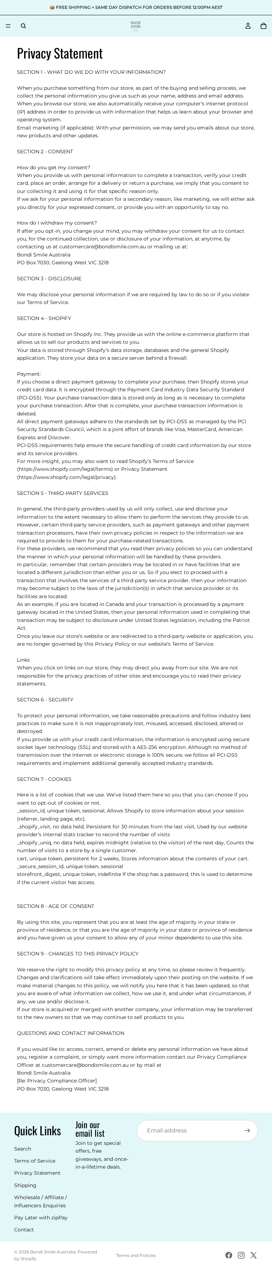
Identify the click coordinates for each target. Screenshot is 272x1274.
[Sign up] (247, 1130)
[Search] (23, 26)
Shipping (25, 1185)
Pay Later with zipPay (41, 1217)
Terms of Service (34, 1161)
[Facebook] (229, 1255)
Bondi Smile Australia (52, 1251)
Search (22, 1149)
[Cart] (263, 26)
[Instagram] (241, 1255)
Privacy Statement (37, 1173)
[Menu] (8, 26)
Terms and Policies (136, 1255)
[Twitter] (253, 1255)
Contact (24, 1230)
